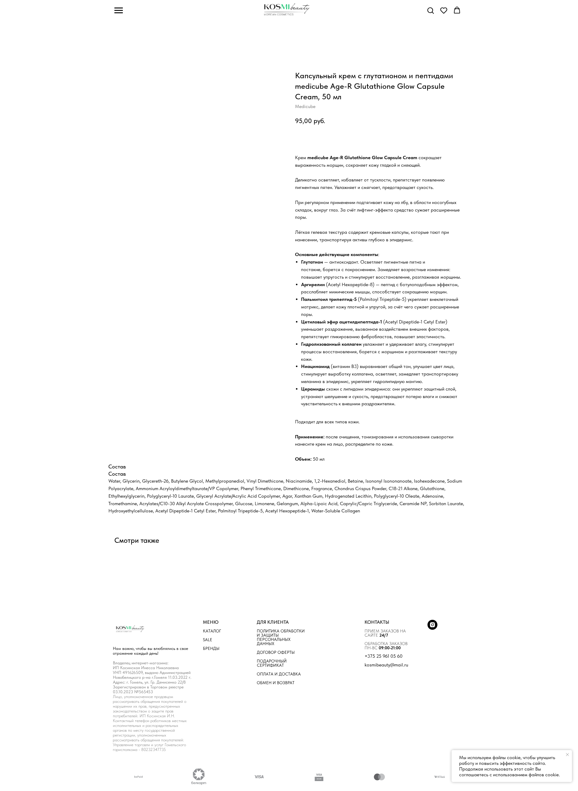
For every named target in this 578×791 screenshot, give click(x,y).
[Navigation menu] (118, 11)
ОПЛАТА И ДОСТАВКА (279, 674)
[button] (430, 10)
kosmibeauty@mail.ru (386, 665)
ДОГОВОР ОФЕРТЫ (276, 652)
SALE (207, 640)
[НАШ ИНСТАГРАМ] (432, 628)
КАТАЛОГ (212, 631)
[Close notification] (567, 755)
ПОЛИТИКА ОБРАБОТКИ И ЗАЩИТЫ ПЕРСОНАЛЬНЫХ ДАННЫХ (281, 637)
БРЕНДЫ (211, 648)
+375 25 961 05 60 (383, 656)
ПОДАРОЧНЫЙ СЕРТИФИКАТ (272, 663)
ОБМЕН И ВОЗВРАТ (275, 683)
